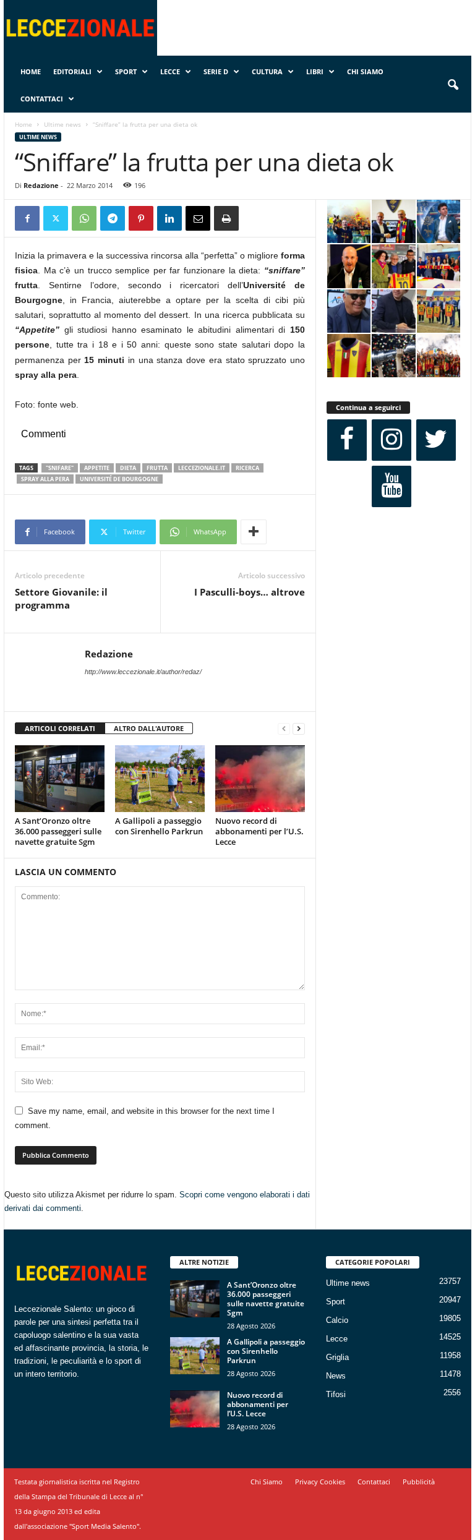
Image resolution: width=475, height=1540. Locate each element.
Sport (126, 71)
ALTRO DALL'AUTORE (149, 728)
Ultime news (62, 124)
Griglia (337, 1357)
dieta (128, 468)
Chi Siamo (365, 71)
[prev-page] (284, 728)
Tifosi (336, 1394)
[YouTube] (391, 486)
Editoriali (72, 71)
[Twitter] (55, 218)
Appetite (96, 468)
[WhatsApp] (84, 218)
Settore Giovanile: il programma (61, 598)
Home (30, 71)
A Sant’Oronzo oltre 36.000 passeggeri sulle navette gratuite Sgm (58, 831)
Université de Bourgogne (119, 479)
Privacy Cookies (320, 1481)
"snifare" (60, 468)
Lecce (170, 71)
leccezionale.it (201, 468)
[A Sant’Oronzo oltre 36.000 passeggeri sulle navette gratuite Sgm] (60, 778)
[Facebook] (27, 218)
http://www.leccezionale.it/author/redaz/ (143, 671)
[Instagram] (391, 440)
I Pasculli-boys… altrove (249, 592)
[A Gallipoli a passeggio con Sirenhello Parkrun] (160, 778)
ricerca (247, 468)
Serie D (215, 71)
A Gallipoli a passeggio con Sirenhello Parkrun (159, 826)
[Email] (198, 218)
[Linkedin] (169, 218)
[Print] (226, 218)
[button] (452, 85)
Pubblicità (419, 1481)
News (336, 1375)
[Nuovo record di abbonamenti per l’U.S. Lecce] (260, 778)
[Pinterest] (141, 218)
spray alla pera (45, 479)
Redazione (41, 185)
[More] (254, 532)
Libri (314, 71)
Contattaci (41, 98)
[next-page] (299, 728)
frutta (157, 468)
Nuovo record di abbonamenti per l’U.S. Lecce (259, 831)
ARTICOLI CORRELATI (60, 728)
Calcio (337, 1320)
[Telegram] (112, 218)
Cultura (267, 71)
